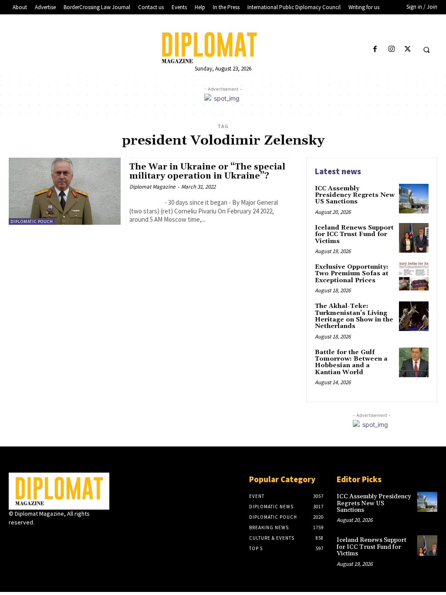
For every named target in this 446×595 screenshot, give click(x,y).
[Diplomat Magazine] (223, 47)
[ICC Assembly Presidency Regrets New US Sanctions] (414, 198)
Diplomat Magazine (152, 186)
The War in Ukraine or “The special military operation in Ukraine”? (207, 171)
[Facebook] (375, 49)
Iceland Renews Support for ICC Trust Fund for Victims (354, 234)
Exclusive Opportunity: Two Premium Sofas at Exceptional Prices (352, 273)
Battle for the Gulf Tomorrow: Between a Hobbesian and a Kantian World (351, 362)
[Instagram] (391, 49)
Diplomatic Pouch (31, 221)
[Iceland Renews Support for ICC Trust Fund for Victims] (414, 238)
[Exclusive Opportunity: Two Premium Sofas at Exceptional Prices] (414, 277)
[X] (407, 49)
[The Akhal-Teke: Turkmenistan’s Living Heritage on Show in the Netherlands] (414, 316)
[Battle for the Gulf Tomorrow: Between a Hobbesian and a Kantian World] (414, 362)
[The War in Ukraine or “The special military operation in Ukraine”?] (65, 191)
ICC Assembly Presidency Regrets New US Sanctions (355, 195)
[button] (426, 50)
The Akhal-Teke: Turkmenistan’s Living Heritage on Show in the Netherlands (354, 316)
